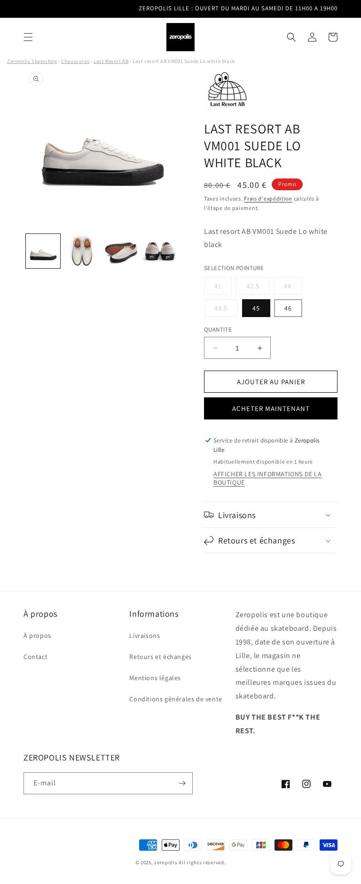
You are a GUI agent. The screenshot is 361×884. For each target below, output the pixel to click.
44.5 (226, 310)
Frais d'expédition (268, 198)
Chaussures (75, 61)
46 (288, 308)
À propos (37, 635)
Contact (35, 656)
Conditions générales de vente (175, 699)
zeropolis (165, 862)
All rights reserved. (202, 862)
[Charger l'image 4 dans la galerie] (160, 251)
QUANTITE (218, 329)
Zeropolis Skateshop (32, 61)
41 (223, 288)
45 (256, 308)
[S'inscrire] (182, 783)
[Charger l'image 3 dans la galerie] (121, 251)
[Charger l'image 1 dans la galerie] (43, 251)
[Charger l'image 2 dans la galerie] (82, 251)
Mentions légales (155, 678)
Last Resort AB (111, 61)
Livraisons (144, 635)
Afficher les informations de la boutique (267, 478)
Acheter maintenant (271, 408)
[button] (28, 37)
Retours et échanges (160, 656)
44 (293, 288)
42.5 (258, 288)
